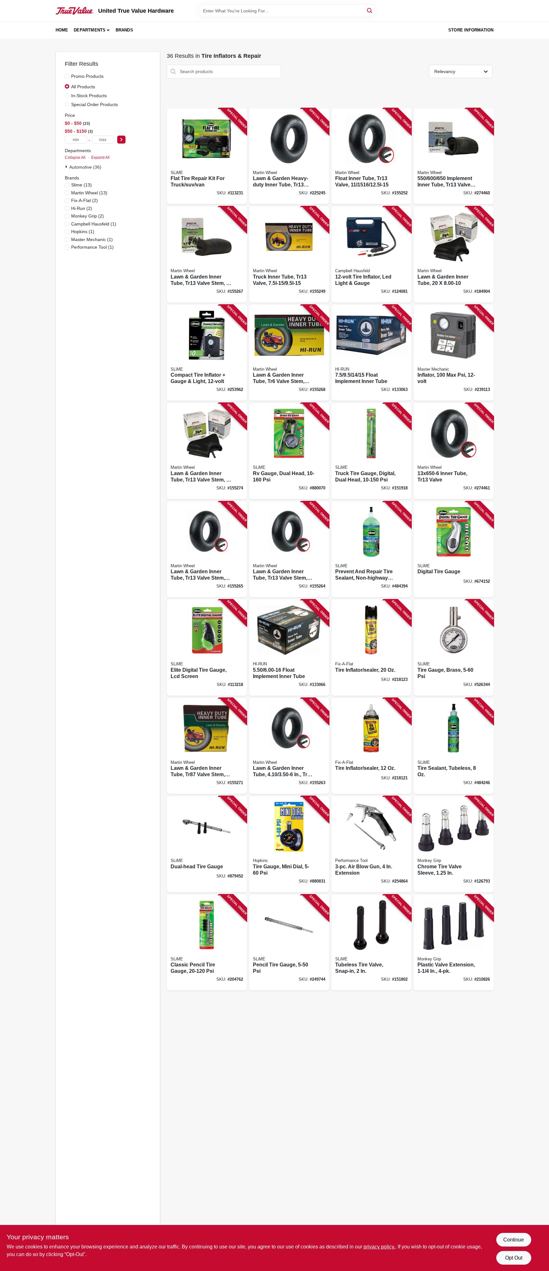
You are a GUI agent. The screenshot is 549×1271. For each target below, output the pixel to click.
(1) (93, 223)
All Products (83, 86)
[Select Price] (121, 140)
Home (62, 30)
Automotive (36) (85, 167)
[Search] (370, 10)
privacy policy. (379, 1246)
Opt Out (513, 1258)
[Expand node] (67, 166)
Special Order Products (94, 104)
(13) (81, 184)
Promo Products (87, 76)
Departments (89, 30)
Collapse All (75, 157)
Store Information (470, 30)
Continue (513, 1239)
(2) (84, 200)
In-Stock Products (89, 95)
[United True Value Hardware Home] (75, 11)
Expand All (100, 157)
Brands (124, 30)
